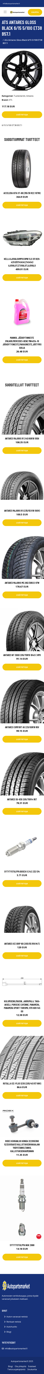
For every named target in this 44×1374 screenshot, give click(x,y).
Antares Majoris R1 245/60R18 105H (22, 438)
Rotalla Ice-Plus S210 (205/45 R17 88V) (22, 1083)
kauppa (35, 12)
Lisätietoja (22, 114)
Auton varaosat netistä (17, 1316)
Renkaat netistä (13, 1321)
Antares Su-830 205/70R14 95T (22, 799)
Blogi (8, 1331)
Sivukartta (32, 1369)
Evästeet (32, 1366)
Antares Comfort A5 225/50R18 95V (22, 727)
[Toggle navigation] (5, 12)
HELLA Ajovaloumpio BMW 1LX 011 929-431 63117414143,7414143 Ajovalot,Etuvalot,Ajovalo (22, 262)
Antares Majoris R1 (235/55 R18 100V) (22, 510)
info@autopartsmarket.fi (11, 4)
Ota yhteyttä (20, 1366)
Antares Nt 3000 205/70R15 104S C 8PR (22, 655)
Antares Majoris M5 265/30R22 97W (22, 582)
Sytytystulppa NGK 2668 (22, 1245)
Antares (29, 96)
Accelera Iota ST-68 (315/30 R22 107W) (22, 193)
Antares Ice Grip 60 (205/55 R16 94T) (22, 943)
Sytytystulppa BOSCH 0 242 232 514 (22, 871)
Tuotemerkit (19, 96)
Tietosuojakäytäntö (16, 1369)
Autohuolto (11, 1326)
